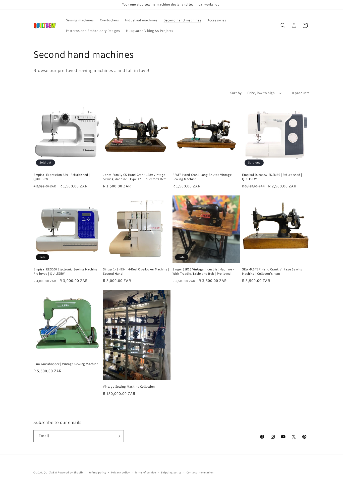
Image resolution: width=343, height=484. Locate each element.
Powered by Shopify (71, 472)
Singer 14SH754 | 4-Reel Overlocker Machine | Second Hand (136, 271)
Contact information (200, 472)
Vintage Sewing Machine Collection (129, 387)
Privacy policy (120, 472)
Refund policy (97, 472)
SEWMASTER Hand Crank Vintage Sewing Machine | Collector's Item (272, 271)
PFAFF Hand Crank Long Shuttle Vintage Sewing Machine (202, 177)
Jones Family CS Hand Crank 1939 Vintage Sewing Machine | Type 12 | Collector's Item (135, 177)
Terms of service (145, 472)
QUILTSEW (50, 472)
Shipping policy (171, 472)
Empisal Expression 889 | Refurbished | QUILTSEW (61, 177)
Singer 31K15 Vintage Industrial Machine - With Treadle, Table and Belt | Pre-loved (203, 271)
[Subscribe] (118, 436)
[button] (283, 25)
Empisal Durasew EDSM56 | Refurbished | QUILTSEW (272, 177)
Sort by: (236, 93)
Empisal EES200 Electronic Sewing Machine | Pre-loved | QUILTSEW (66, 271)
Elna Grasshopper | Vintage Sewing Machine (65, 364)
